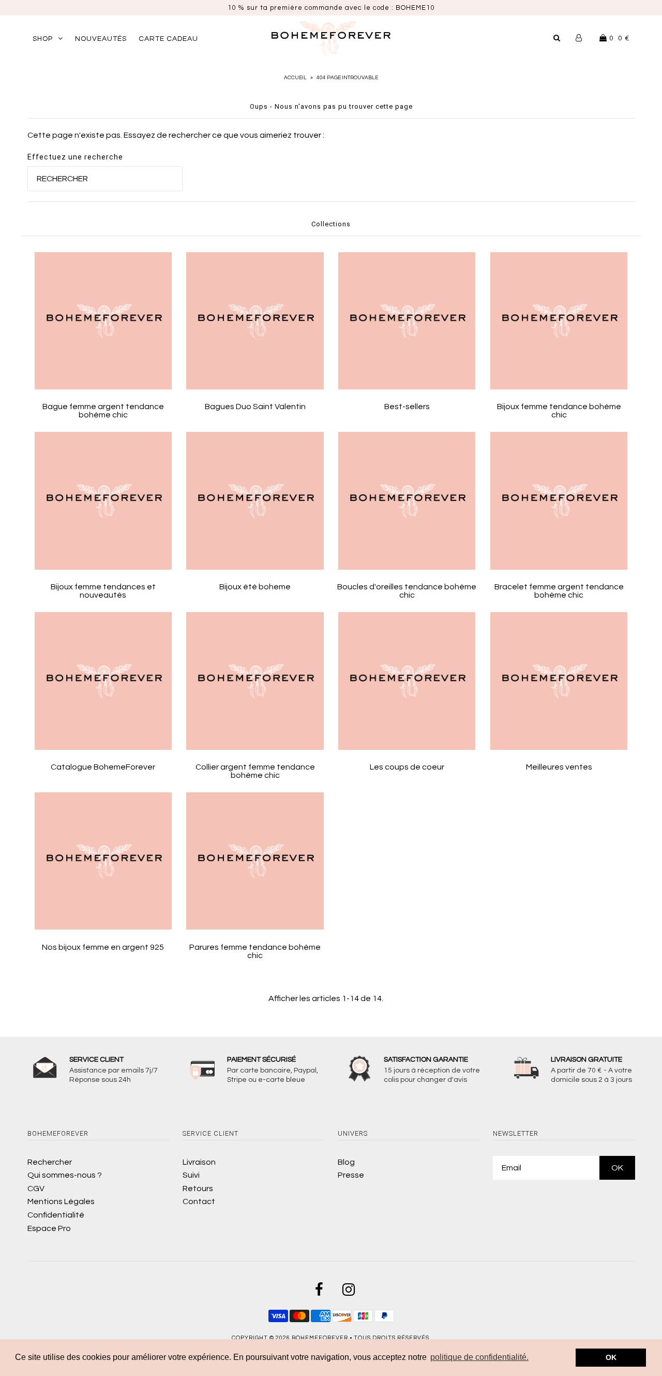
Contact (199, 1201)
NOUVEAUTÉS (101, 38)
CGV (35, 1188)
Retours (198, 1188)
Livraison (199, 1162)
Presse (351, 1175)
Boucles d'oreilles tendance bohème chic (406, 591)
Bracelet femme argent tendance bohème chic (559, 591)
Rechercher (49, 1162)
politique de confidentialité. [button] (479, 1357)
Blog (346, 1162)
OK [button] (611, 1357)
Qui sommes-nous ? (64, 1175)
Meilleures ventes (559, 767)
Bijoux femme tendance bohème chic (559, 410)
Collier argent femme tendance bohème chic (255, 771)
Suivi (191, 1175)
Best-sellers (407, 406)
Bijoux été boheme (255, 587)
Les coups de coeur (407, 767)
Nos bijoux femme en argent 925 (103, 947)
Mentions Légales (61, 1201)
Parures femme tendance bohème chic (255, 951)
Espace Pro (49, 1228)
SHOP (43, 38)
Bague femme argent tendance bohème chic (103, 410)
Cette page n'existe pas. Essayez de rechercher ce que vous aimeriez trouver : (175, 135)
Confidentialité (55, 1215)
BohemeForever (320, 1338)
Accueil (295, 77)
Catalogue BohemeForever (103, 767)
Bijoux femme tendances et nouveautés (103, 591)
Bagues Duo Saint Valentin (255, 406)
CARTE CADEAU (168, 38)
